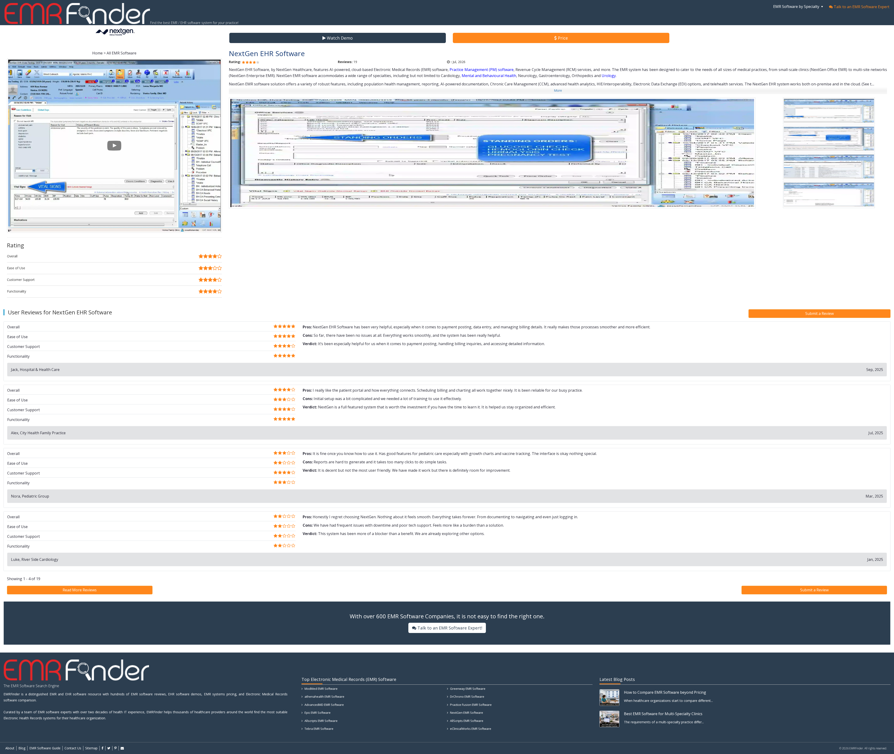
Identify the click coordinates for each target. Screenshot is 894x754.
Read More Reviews (80, 589)
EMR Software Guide (45, 748)
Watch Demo (339, 38)
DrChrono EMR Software (466, 696)
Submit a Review (819, 313)
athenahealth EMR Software (324, 696)
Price (562, 38)
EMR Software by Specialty (796, 6)
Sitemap (91, 748)
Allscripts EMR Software (321, 721)
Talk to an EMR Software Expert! (449, 628)
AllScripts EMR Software (466, 721)
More (558, 90)
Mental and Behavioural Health (489, 75)
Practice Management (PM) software (482, 69)
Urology (609, 75)
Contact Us (72, 748)
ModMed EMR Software (321, 689)
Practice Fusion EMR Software (470, 705)
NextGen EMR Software (466, 712)
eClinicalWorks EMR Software (470, 729)
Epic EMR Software (317, 712)
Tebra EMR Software (318, 729)
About (9, 748)
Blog (21, 748)
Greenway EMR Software (467, 689)
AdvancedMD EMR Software (324, 705)
